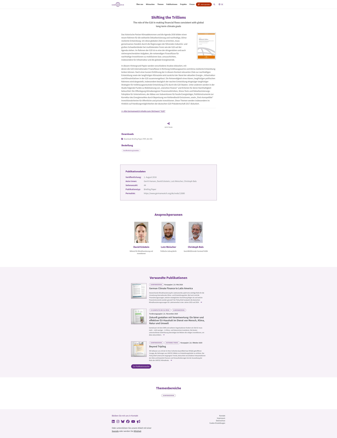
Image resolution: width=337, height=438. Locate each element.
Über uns (139, 4)
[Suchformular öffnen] (214, 4)
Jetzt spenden (205, 4)
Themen (160, 4)
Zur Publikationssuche (141, 366)
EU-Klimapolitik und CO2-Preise (160, 310)
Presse (192, 4)
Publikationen (171, 4)
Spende (115, 431)
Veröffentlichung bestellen (131, 150)
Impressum (221, 418)
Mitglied (137, 431)
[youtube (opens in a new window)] (133, 422)
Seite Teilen (168, 127)
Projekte (183, 4)
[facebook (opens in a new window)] (128, 422)
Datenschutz (220, 420)
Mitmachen (150, 4)
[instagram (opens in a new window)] (117, 422)
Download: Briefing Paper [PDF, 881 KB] (138, 139)
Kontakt (222, 416)
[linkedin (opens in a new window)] (113, 422)
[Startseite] (118, 4)
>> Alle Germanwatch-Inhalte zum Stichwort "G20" (143, 111)
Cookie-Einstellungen (217, 423)
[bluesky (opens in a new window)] (122, 422)
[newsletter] (138, 422)
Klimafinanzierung (156, 284)
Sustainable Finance (172, 343)
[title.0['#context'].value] (139, 291)
